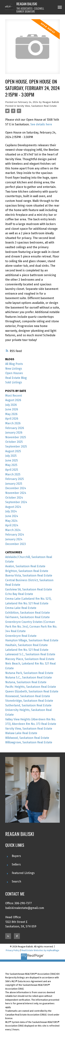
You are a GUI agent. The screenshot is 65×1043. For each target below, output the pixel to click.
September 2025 (16, 446)
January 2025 (13, 483)
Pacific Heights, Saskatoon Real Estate (30, 686)
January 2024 (13, 539)
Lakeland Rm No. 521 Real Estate (26, 649)
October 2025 (14, 442)
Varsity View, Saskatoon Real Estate (37, 106)
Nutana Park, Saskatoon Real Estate (29, 673)
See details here (41, 124)
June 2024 (11, 516)
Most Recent (13, 395)
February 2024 (14, 534)
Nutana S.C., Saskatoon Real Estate (28, 677)
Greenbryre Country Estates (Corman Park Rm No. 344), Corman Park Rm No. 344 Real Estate (31, 626)
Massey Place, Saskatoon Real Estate (29, 659)
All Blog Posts (14, 364)
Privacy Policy (13, 950)
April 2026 (11, 418)
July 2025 (11, 455)
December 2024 (15, 488)
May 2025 (11, 465)
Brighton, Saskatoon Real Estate (26, 571)
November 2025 (15, 437)
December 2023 (15, 544)
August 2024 (13, 507)
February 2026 (14, 428)
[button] (8, 936)
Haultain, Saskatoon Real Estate (26, 645)
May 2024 (11, 520)
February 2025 (14, 479)
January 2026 (13, 432)
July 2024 (11, 511)
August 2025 (13, 451)
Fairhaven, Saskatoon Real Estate (27, 617)
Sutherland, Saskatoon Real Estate (28, 705)
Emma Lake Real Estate (20, 608)
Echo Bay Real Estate (19, 594)
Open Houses (14, 373)
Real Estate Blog (16, 378)
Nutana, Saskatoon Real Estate (25, 682)
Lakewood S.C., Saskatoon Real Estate (30, 654)
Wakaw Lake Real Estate (21, 733)
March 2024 (13, 530)
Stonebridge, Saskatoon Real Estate (29, 700)
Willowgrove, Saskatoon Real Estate (28, 742)
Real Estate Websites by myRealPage (40, 950)
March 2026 (13, 423)
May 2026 (11, 414)
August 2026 (13, 400)
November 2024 (15, 493)
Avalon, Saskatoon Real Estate (25, 566)
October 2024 (14, 497)
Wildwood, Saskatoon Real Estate (27, 738)
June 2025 (11, 460)
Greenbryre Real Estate (20, 636)
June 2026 (11, 409)
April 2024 (11, 525)
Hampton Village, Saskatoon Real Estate (31, 640)
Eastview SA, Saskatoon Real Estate (28, 589)
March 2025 (12, 474)
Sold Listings (13, 382)
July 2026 (11, 405)
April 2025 (11, 469)
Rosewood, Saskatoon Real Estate (27, 696)
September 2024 (16, 502)
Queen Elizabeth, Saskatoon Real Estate (31, 691)
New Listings (13, 368)
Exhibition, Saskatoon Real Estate (27, 612)
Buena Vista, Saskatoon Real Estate (28, 575)
